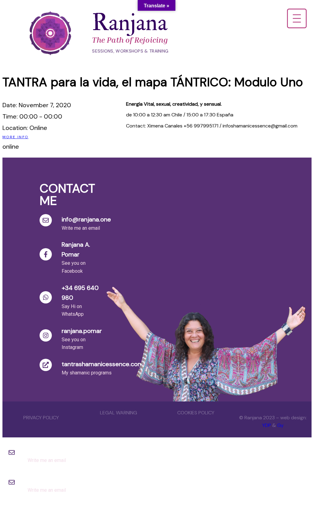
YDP (266, 425)
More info (15, 137)
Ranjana (129, 22)
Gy (280, 425)
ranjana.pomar (82, 331)
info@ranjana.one (86, 219)
